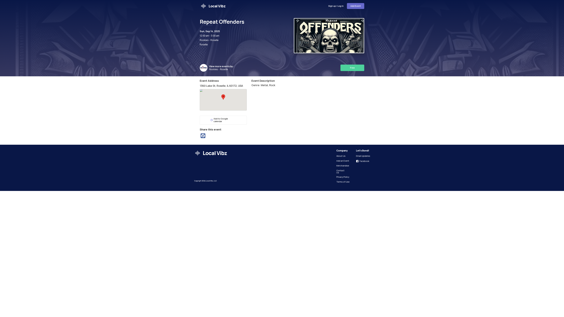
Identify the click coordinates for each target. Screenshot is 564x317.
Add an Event (342, 161)
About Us (340, 156)
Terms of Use (343, 182)
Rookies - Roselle (218, 69)
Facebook (364, 161)
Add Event (355, 6)
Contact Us (340, 172)
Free (352, 67)
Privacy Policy (342, 177)
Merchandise (342, 166)
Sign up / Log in (336, 6)
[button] (223, 97)
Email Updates (363, 156)
